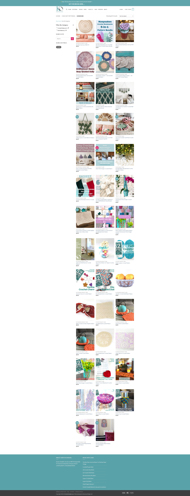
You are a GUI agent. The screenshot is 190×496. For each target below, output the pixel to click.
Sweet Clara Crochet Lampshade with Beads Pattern (84, 107)
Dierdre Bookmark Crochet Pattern (84, 414)
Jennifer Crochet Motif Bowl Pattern (124, 293)
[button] (128, 4)
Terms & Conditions (61, 491)
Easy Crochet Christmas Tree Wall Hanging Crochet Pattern (84, 169)
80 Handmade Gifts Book (89, 475)
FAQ (68, 491)
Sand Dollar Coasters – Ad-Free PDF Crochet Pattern (104, 76)
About (110, 1)
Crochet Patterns (68, 16)
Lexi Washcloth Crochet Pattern (103, 323)
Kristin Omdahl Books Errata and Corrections (94, 487)
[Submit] (72, 38)
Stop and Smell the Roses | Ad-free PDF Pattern (125, 45)
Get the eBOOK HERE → (77, 4)
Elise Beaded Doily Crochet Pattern (104, 293)
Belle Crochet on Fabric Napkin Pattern (85, 323)
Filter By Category (62, 25)
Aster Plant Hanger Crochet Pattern (104, 168)
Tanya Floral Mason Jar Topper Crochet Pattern (105, 263)
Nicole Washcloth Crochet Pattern (104, 353)
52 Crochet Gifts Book (88, 472)
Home (105, 1)
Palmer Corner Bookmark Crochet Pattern (104, 383)
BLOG (117, 1)
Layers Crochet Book (88, 478)
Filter (58, 47)
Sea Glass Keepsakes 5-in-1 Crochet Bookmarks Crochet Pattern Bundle (104, 45)
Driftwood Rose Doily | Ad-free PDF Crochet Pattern (84, 76)
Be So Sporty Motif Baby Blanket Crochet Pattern (83, 444)
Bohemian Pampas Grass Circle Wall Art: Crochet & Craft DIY (104, 138)
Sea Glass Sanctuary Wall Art (82, 44)
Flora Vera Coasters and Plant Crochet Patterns (124, 138)
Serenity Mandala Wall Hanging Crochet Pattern (103, 444)
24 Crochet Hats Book (88, 469)
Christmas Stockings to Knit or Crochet (85, 199)
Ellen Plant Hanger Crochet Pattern (84, 383)
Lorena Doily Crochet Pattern (122, 383)
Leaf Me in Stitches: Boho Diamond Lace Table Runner (104, 107)
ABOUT (105, 9)
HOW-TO (90, 9)
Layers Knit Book (87, 481)
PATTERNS (74, 9)
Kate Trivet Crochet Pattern (122, 323)
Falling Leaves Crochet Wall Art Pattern (85, 137)
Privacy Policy (79, 491)
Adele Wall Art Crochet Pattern (123, 353)
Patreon (123, 1)
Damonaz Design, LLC (88, 494)
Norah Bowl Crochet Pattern (102, 414)
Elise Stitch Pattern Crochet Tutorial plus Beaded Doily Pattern (104, 231)
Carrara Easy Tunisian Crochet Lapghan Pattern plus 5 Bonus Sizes (85, 231)
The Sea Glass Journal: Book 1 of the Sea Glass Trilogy (94, 463)
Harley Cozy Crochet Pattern (122, 414)
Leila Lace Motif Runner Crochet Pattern (83, 263)
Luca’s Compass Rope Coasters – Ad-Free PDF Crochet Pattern (124, 76)
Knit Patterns (61, 30)
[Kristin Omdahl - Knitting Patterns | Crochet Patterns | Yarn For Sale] (60, 9)
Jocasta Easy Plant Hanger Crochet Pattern (124, 200)
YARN (85, 9)
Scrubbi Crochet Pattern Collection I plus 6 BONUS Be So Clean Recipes (104, 200)
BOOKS (81, 9)
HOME (69, 9)
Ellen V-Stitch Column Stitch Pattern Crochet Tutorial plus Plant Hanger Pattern (124, 232)
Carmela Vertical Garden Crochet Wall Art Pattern (124, 107)
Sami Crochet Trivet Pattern (82, 353)
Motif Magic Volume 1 (88, 484)
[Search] (66, 9)
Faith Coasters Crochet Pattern (123, 263)
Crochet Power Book (88, 467)
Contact (130, 1)
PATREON (100, 9)
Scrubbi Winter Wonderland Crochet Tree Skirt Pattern (124, 169)
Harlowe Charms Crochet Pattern (84, 293)
